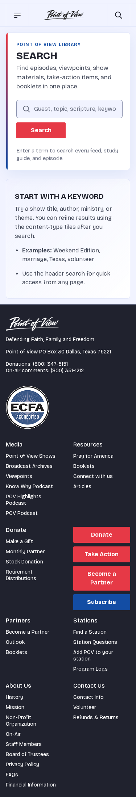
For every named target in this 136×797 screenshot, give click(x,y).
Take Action (102, 554)
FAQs (12, 775)
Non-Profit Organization (21, 720)
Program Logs (90, 669)
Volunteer (84, 707)
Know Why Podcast (29, 486)
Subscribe (101, 602)
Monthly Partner (25, 552)
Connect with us (93, 476)
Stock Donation (24, 562)
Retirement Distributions (21, 575)
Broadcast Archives (29, 466)
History (14, 697)
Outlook (15, 642)
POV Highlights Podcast (23, 500)
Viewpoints (19, 476)
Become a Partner (101, 578)
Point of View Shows (30, 456)
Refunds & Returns (96, 717)
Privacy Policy (22, 765)
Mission (15, 707)
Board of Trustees (27, 754)
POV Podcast (22, 513)
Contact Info (88, 697)
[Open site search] (118, 15)
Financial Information (31, 785)
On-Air (13, 734)
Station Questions (95, 642)
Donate (101, 534)
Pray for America (93, 456)
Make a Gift (19, 541)
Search (41, 130)
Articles (82, 486)
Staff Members (24, 744)
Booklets (84, 466)
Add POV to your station (93, 655)
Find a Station (90, 632)
